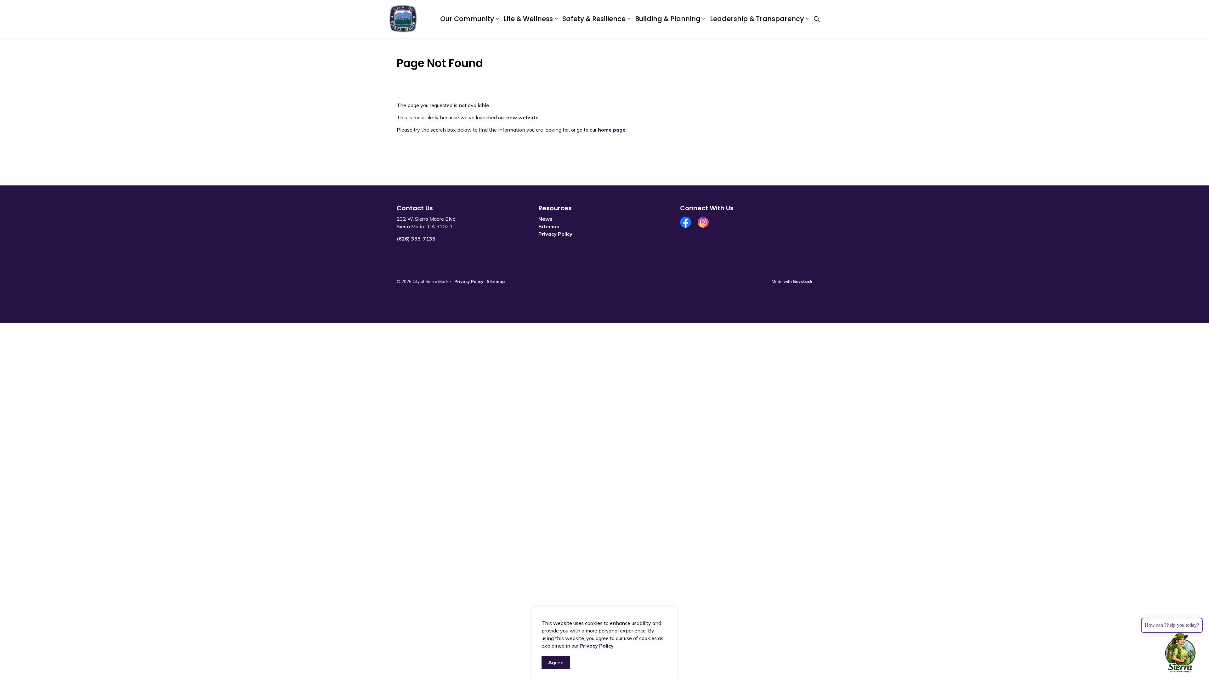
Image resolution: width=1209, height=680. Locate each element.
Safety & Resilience (594, 18)
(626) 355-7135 (416, 238)
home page (612, 130)
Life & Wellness (528, 18)
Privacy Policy (597, 646)
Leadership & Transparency (757, 18)
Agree (556, 662)
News (545, 219)
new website (522, 117)
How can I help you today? (1172, 625)
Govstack (802, 281)
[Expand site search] (816, 19)
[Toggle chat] (1180, 653)
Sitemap (548, 226)
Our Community (467, 18)
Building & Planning (668, 18)
